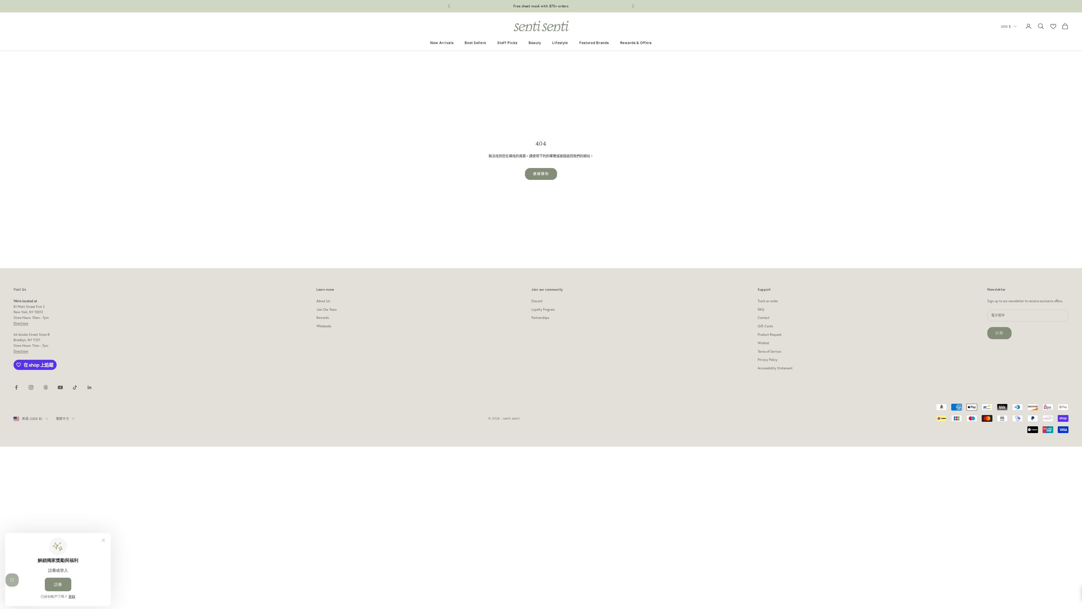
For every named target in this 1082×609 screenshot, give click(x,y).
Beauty (535, 43)
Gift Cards (765, 326)
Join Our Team (326, 309)
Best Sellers (475, 43)
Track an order (768, 301)
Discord (536, 301)
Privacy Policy (767, 360)
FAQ (761, 309)
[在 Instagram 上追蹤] (31, 387)
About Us (323, 301)
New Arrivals (442, 43)
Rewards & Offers (636, 43)
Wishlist (763, 343)
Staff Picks (507, 43)
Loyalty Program (543, 309)
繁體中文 (62, 419)
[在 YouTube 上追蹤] (60, 387)
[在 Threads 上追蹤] (45, 387)
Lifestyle (560, 43)
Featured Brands (594, 43)
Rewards (322, 317)
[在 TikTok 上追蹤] (75, 387)
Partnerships (540, 317)
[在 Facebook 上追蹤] (16, 387)
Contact (764, 317)
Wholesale (323, 326)
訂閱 (999, 333)
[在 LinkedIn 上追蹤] (89, 387)
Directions (21, 323)
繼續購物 (541, 174)
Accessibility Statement (775, 368)
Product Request (770, 334)
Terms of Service (769, 351)
